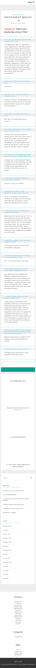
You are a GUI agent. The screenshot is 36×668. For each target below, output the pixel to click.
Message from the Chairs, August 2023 (13, 508)
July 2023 (5, 530)
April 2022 (5, 546)
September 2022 (7, 542)
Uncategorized (18, 14)
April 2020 (5, 578)
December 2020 (7, 562)
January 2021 (6, 558)
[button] (31, 2)
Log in (18, 649)
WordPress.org (18, 654)
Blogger (24, 664)
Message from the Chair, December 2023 (13, 490)
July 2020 (5, 566)
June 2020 (6, 570)
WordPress (14, 664)
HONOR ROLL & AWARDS (9, 512)
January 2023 (6, 534)
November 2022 (7, 538)
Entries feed (18, 651)
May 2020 (5, 574)
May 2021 (5, 554)
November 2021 (7, 550)
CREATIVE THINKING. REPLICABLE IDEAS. (13, 504)
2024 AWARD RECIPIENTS (9, 494)
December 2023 (7, 526)
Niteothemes (31, 664)
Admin (23, 23)
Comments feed (18, 653)
